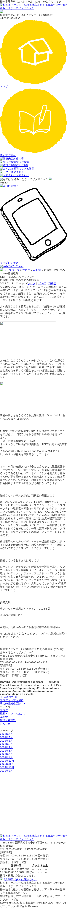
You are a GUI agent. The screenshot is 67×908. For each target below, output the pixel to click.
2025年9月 (6, 770)
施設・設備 (21, 165)
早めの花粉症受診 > (12, 703)
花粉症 (52, 283)
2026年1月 (6, 757)
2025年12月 (7, 760)
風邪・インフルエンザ (13, 713)
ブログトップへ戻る (11, 700)
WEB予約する (11, 186)
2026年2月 (6, 754)
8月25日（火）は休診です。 (20, 879)
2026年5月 (6, 744)
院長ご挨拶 (22, 161)
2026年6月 (6, 740)
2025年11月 (7, 764)
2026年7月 (6, 737)
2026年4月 (6, 747)
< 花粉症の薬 (8, 696)
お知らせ (5, 723)
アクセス (18, 171)
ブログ (31, 283)
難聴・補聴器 (8, 720)
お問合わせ (22, 175)
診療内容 (18, 158)
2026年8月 (6, 734)
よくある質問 (26, 168)
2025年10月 (7, 767)
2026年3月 (6, 750)
